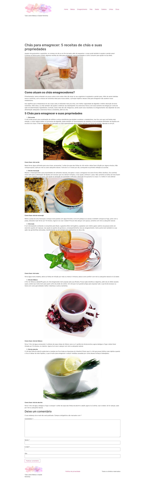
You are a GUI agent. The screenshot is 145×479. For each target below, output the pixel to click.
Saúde (97, 9)
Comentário (29, 418)
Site (26, 453)
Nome (27, 440)
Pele (91, 9)
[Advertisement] (72, 30)
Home (66, 9)
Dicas (117, 9)
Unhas (111, 9)
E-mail (27, 446)
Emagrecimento (82, 9)
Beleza (72, 9)
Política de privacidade (73, 471)
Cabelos (104, 9)
